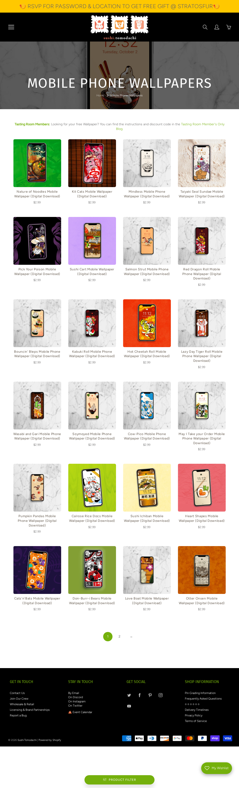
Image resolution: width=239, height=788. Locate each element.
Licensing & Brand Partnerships (30, 709)
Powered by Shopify (50, 740)
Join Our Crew (19, 698)
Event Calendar (82, 712)
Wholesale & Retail (22, 704)
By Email (73, 693)
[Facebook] (139, 695)
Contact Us (17, 693)
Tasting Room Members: (32, 124)
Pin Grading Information (200, 693)
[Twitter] (129, 695)
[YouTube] (129, 706)
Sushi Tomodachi (27, 740)
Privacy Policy (193, 715)
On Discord (75, 697)
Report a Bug (18, 715)
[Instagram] (160, 695)
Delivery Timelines (197, 709)
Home (100, 95)
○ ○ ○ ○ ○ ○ (192, 704)
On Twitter (75, 705)
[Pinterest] (150, 695)
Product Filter (122, 779)
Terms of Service (196, 721)
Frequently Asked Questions (203, 698)
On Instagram (77, 701)
